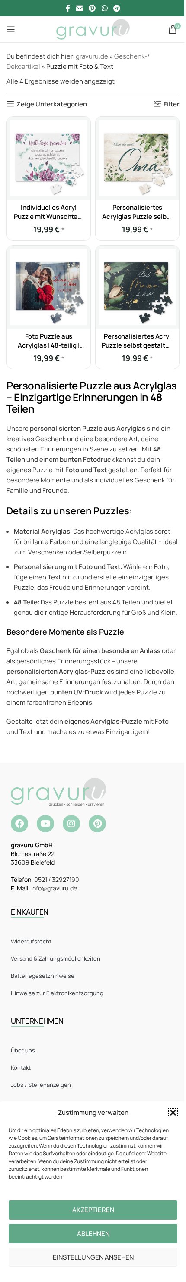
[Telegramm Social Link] (116, 8)
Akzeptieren (93, 1209)
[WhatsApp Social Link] (104, 8)
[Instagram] (71, 823)
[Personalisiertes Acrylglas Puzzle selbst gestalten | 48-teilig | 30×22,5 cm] (137, 158)
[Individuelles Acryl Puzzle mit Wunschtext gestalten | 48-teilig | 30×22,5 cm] (48, 158)
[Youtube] (45, 823)
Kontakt (21, 1067)
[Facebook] (19, 823)
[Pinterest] (97, 823)
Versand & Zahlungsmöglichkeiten (55, 958)
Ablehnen (93, 1233)
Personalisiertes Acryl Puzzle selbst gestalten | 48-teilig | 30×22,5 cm (137, 345)
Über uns (23, 1050)
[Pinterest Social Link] (92, 8)
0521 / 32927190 (56, 879)
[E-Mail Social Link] (79, 8)
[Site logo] (93, 28)
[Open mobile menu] (10, 29)
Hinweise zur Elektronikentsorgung (57, 993)
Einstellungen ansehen (93, 1257)
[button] (173, 1112)
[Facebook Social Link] (68, 8)
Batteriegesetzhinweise (42, 976)
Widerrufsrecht (31, 941)
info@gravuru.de (54, 888)
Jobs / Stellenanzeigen (41, 1085)
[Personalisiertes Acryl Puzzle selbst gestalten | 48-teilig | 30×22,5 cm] (137, 287)
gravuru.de (92, 56)
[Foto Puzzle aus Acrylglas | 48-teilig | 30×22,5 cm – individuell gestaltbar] (48, 287)
